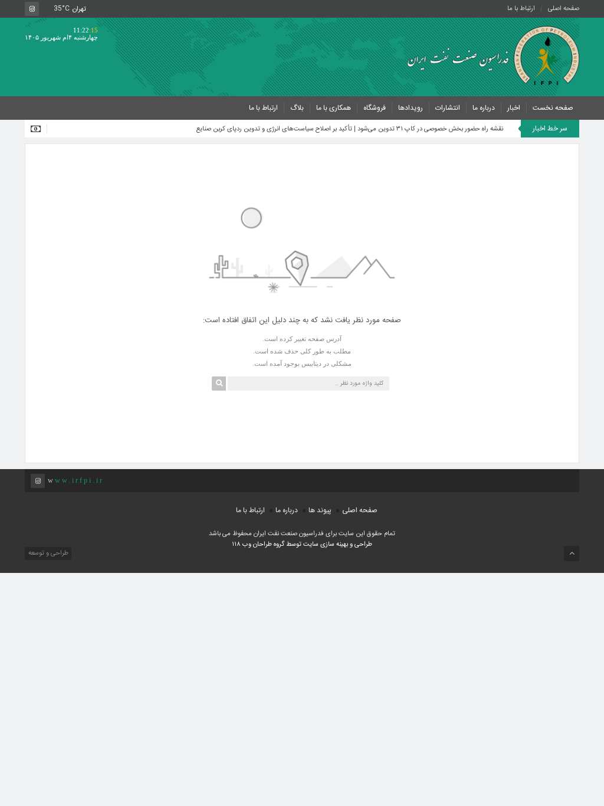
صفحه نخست (553, 108)
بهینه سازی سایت (325, 544)
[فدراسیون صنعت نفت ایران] (488, 55)
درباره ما (483, 108)
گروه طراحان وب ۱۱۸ (259, 544)
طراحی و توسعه (47, 553)
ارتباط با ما (521, 9)
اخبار (513, 108)
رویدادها (410, 108)
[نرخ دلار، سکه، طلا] (39, 128)
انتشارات (447, 108)
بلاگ (297, 108)
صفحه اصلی (563, 9)
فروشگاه (374, 108)
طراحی (362, 544)
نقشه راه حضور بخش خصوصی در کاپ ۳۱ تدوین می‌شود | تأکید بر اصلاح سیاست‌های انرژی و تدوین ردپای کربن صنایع (349, 129)
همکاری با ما (333, 108)
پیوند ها (319, 510)
